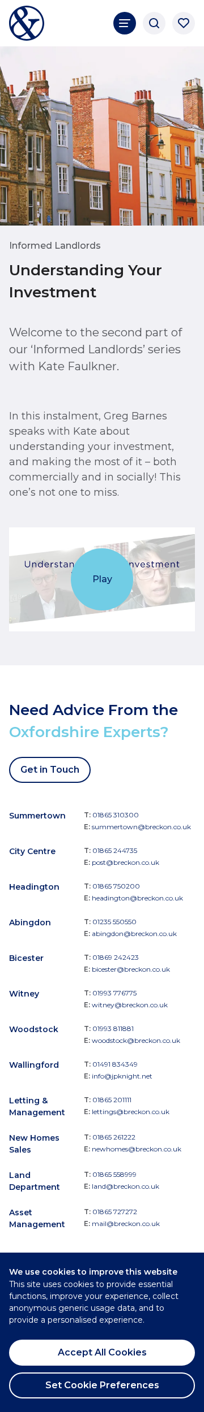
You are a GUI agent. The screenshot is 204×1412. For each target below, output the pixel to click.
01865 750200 (116, 886)
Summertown (37, 816)
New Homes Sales (34, 1144)
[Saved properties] (183, 23)
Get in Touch (49, 769)
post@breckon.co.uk (125, 862)
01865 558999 (114, 1174)
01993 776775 (114, 993)
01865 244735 (114, 850)
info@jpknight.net (122, 1076)
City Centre (32, 851)
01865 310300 (115, 815)
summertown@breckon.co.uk (141, 826)
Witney (24, 994)
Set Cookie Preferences (102, 1385)
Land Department (34, 1181)
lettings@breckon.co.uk (130, 1111)
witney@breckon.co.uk (130, 1004)
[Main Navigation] (124, 23)
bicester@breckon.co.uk (131, 969)
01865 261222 (113, 1137)
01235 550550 (114, 921)
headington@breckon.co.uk (137, 898)
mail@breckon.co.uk (126, 1223)
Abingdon (30, 922)
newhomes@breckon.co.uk (136, 1149)
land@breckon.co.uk (125, 1186)
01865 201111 (111, 1099)
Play (102, 579)
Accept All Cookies (102, 1352)
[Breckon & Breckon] (26, 23)
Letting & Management (37, 1106)
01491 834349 (115, 1064)
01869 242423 (115, 957)
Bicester (26, 958)
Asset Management (37, 1218)
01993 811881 (113, 1028)
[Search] (154, 23)
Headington (34, 887)
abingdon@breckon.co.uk (134, 933)
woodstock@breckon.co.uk (136, 1040)
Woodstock (33, 1029)
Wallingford (34, 1065)
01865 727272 (114, 1211)
